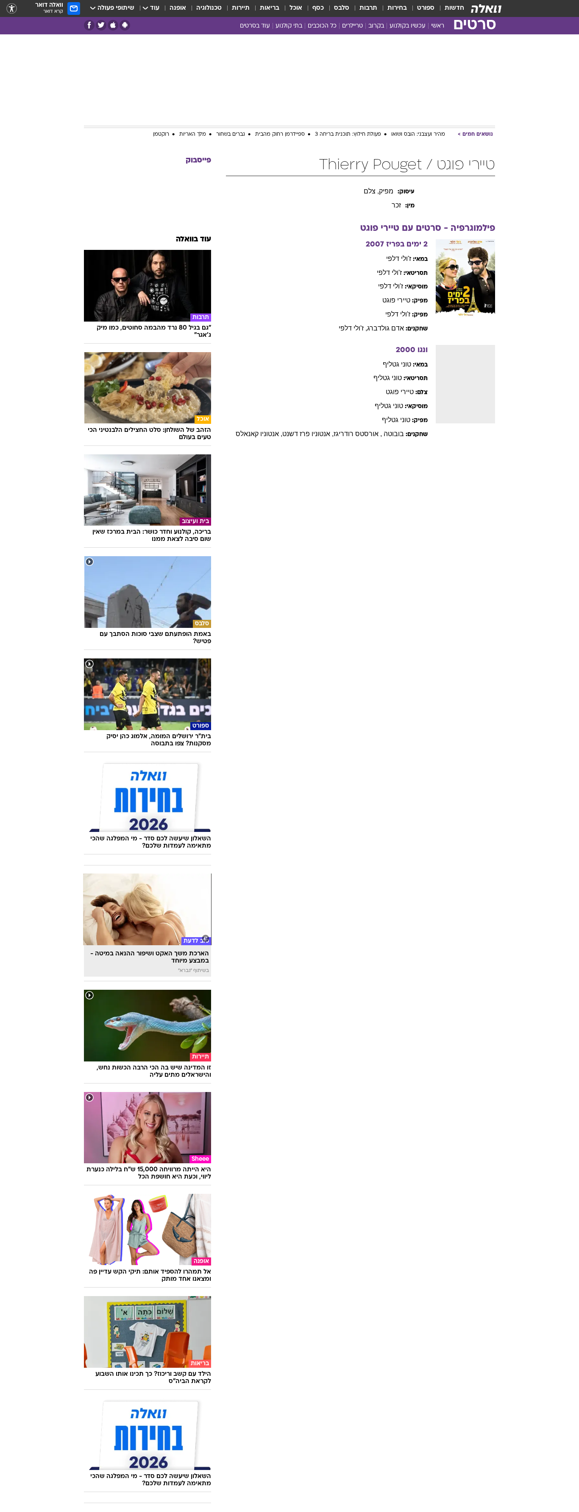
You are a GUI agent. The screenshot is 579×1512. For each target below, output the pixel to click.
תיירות (241, 8)
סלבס (341, 8)
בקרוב (376, 26)
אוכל (296, 8)
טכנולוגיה (209, 8)
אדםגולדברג (385, 328)
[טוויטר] (101, 25)
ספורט (425, 8)
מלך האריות (192, 134)
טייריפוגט (396, 300)
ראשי (437, 26)
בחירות (397, 8)
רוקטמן (161, 134)
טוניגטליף (397, 364)
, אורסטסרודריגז (358, 433)
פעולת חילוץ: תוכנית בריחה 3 (348, 134)
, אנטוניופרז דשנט (308, 433)
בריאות (269, 8)
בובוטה (394, 433)
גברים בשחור (230, 134)
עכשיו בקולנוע (408, 26)
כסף (318, 8)
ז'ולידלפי (398, 258)
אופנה (178, 8)
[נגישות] (11, 8)
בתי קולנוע (289, 26)
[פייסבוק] (89, 25)
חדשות (454, 8)
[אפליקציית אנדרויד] (125, 25)
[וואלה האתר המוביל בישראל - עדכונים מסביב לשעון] (486, 8)
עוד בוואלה (193, 239)
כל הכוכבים (322, 26)
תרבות (368, 8)
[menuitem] (449, 8)
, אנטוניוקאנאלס (259, 433)
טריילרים (352, 26)
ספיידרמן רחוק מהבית (280, 134)
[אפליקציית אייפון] (113, 25)
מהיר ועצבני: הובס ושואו (418, 134)
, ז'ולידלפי (353, 328)
